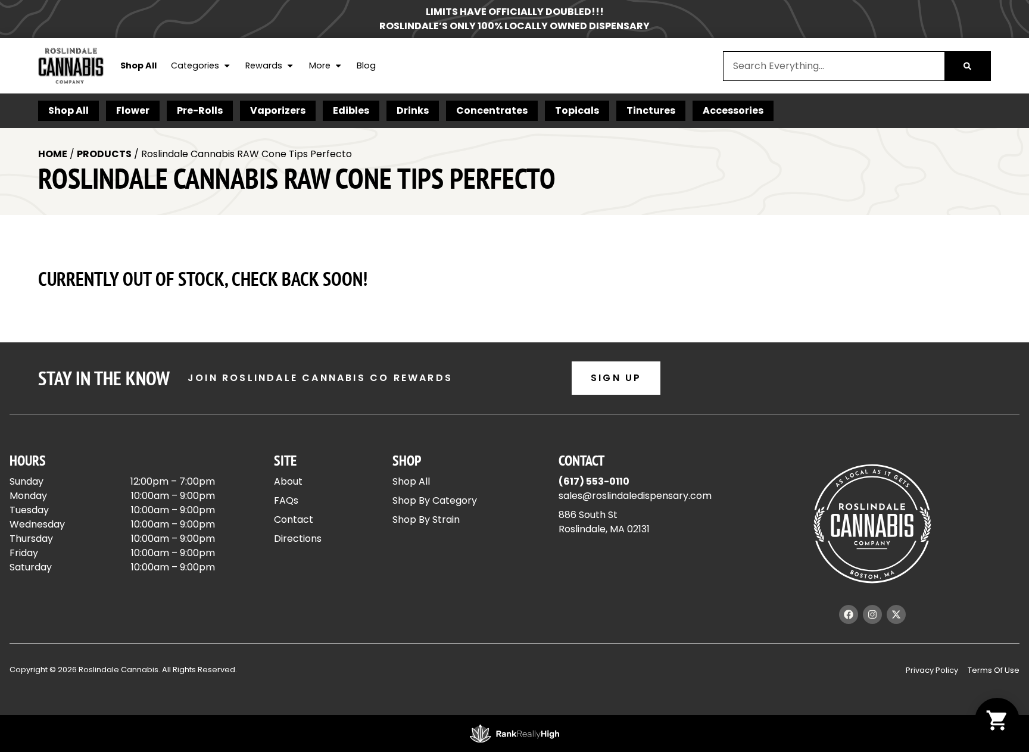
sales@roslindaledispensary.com (635, 496)
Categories (195, 65)
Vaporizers (277, 110)
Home (52, 154)
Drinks (413, 110)
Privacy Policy (932, 670)
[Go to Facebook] (848, 614)
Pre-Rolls (200, 110)
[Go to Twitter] (896, 614)
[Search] (967, 66)
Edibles (351, 110)
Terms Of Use (993, 670)
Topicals (577, 110)
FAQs (286, 500)
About (288, 481)
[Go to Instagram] (872, 614)
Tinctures (650, 110)
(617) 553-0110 (594, 481)
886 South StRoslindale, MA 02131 (604, 522)
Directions (298, 538)
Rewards (263, 65)
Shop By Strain (426, 519)
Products (104, 154)
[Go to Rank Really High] (514, 733)
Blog (366, 65)
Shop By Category (434, 500)
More (319, 65)
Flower (132, 110)
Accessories (733, 110)
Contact (293, 519)
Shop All (138, 65)
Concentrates (492, 110)
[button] (997, 720)
